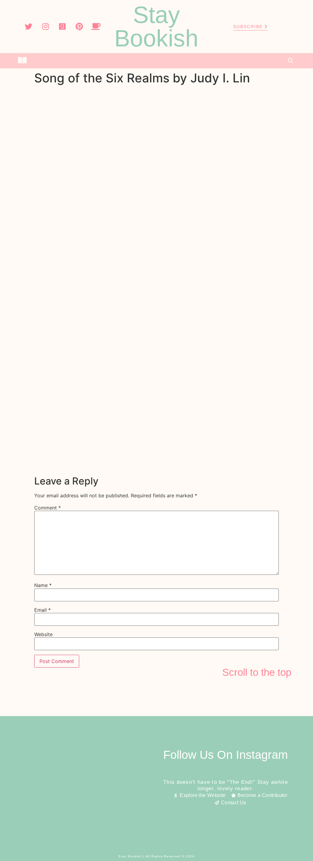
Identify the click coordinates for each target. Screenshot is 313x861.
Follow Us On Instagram (225, 754)
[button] (156, 61)
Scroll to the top (256, 672)
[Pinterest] (79, 26)
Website (43, 634)
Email (42, 609)
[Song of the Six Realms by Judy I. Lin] (156, 467)
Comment (47, 507)
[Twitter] (28, 26)
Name (43, 585)
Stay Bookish (156, 26)
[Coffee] (96, 26)
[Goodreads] (62, 26)
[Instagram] (45, 26)
